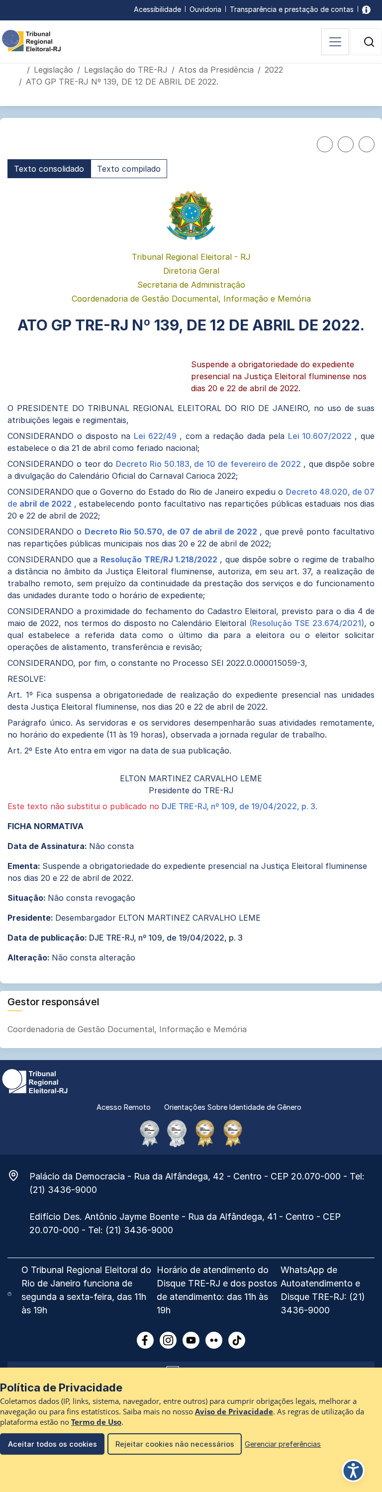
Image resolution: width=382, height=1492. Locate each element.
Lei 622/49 (157, 436)
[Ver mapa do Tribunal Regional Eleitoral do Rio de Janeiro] (18, 1175)
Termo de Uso (96, 1422)
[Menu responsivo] (335, 41)
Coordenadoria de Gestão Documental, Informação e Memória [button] (128, 1029)
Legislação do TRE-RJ (126, 70)
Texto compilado (129, 169)
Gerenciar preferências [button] (283, 1444)
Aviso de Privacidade (234, 1411)
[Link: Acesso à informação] (366, 9)
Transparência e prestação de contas (292, 9)
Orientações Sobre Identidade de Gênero (232, 1107)
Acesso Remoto (123, 1107)
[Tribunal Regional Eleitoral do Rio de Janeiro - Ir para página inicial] (31, 39)
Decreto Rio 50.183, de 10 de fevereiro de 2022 (209, 464)
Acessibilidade (157, 9)
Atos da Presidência (216, 70)
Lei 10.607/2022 (321, 436)
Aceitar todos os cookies (52, 1444)
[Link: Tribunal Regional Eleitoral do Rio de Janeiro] (35, 1080)
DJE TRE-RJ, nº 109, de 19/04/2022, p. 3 (238, 806)
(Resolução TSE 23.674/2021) (306, 623)
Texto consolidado (49, 169)
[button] (369, 42)
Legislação (53, 70)
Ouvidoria (205, 9)
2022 (274, 70)
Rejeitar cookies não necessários (174, 1444)
